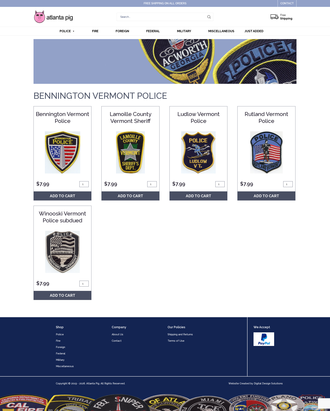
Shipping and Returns (180, 334)
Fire (95, 31)
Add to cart (62, 196)
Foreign (122, 31)
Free (286, 16)
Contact (287, 3)
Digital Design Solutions (268, 383)
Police (65, 31)
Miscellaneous (221, 31)
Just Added (254, 31)
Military (184, 31)
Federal (153, 31)
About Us (117, 334)
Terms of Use (176, 340)
